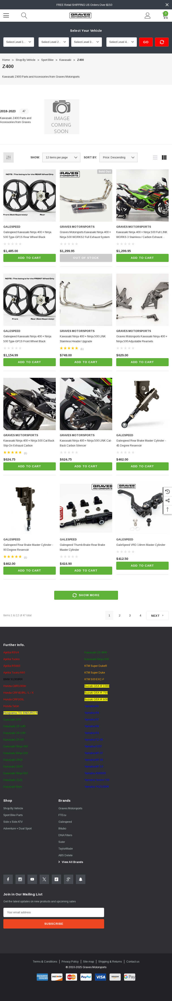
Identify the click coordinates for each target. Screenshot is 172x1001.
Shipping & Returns (110, 961)
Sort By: (90, 157)
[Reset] (162, 42)
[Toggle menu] (6, 15)
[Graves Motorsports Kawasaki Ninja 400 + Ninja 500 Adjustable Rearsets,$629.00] (142, 300)
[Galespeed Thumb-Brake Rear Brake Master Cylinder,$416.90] (86, 508)
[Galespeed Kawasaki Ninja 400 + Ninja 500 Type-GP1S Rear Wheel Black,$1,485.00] (29, 195)
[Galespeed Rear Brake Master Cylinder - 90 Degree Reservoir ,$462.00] (29, 508)
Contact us (132, 961)
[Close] (167, 4)
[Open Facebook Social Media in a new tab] (8, 879)
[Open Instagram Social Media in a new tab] (20, 879)
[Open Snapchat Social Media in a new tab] (80, 879)
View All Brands (72, 862)
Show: (35, 157)
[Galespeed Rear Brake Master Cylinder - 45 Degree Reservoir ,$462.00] (142, 404)
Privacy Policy (70, 961)
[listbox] (118, 157)
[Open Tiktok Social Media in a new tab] (56, 879)
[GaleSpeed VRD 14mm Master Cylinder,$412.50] (142, 508)
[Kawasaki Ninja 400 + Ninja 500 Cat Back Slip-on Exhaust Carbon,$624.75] (29, 404)
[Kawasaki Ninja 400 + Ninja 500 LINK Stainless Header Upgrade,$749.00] (86, 300)
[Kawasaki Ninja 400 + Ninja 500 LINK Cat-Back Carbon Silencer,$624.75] (86, 404)
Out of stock (86, 257)
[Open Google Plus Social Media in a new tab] (68, 879)
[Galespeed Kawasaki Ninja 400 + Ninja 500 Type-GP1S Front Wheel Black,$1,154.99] (29, 300)
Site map (88, 961)
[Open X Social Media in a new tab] (44, 879)
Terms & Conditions (45, 961)
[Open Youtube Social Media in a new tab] (32, 879)
